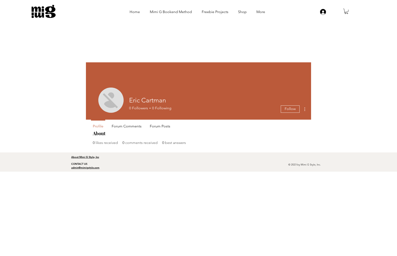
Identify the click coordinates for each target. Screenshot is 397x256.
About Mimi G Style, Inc (85, 157)
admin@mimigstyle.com (85, 167)
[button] (346, 11)
